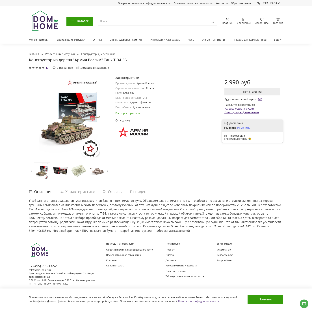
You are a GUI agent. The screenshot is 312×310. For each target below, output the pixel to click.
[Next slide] (105, 117)
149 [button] (260, 99)
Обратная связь (241, 3)
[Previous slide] (34, 117)
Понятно (265, 299)
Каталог (82, 21)
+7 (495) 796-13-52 (43, 266)
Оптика (97, 39)
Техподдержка (225, 254)
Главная (34, 54)
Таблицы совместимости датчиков (185, 276)
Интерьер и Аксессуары (165, 39)
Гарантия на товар (176, 271)
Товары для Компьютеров (250, 39)
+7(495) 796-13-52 (270, 3)
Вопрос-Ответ (225, 260)
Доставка (171, 260)
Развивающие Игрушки (70, 39)
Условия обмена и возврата (181, 265)
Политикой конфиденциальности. (199, 301)
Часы (191, 39)
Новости (170, 249)
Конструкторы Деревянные (98, 54)
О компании (224, 249)
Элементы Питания (214, 39)
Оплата (170, 254)
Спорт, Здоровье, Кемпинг (126, 39)
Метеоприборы (38, 39)
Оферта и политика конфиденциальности (144, 3)
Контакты (222, 3)
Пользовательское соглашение (193, 3)
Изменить (243, 127)
